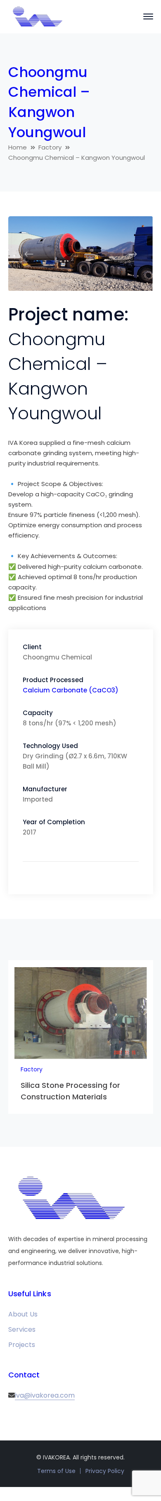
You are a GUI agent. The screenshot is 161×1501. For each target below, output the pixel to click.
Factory (50, 147)
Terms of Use (56, 1471)
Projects (21, 1344)
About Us (23, 1314)
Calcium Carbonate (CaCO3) (70, 690)
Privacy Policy (104, 1471)
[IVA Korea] (37, 16)
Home (17, 147)
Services (22, 1329)
